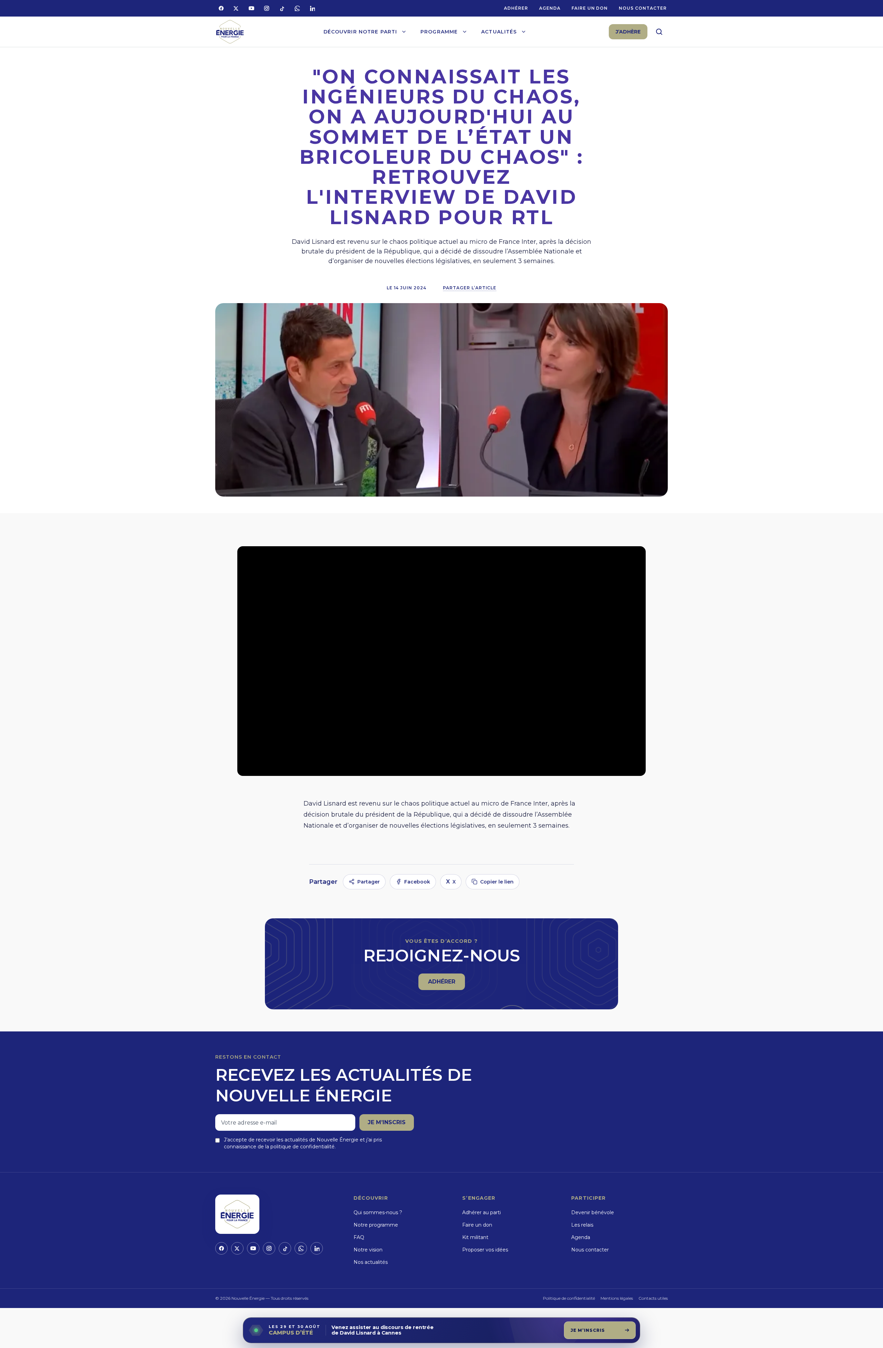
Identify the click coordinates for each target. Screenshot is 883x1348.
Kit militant (475, 1237)
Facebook (417, 882)
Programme (439, 32)
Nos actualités (371, 1262)
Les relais (582, 1225)
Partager (368, 882)
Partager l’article (469, 287)
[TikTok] (282, 8)
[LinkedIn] (312, 8)
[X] (236, 8)
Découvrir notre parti (360, 32)
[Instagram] (266, 8)
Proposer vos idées (485, 1250)
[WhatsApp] (297, 8)
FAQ (359, 1237)
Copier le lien (497, 882)
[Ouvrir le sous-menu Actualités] (523, 31)
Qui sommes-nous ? (378, 1212)
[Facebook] (221, 8)
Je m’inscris (387, 1122)
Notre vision (368, 1250)
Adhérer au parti (481, 1212)
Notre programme (376, 1225)
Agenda (549, 8)
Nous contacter (642, 8)
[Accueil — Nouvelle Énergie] (230, 32)
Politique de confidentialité (569, 1298)
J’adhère (628, 32)
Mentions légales (617, 1298)
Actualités (499, 32)
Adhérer (516, 8)
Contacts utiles (653, 1298)
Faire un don (590, 8)
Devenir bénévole (592, 1212)
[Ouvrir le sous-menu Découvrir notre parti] (403, 31)
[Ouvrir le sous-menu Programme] (464, 31)
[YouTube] (251, 8)
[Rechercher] (659, 31)
